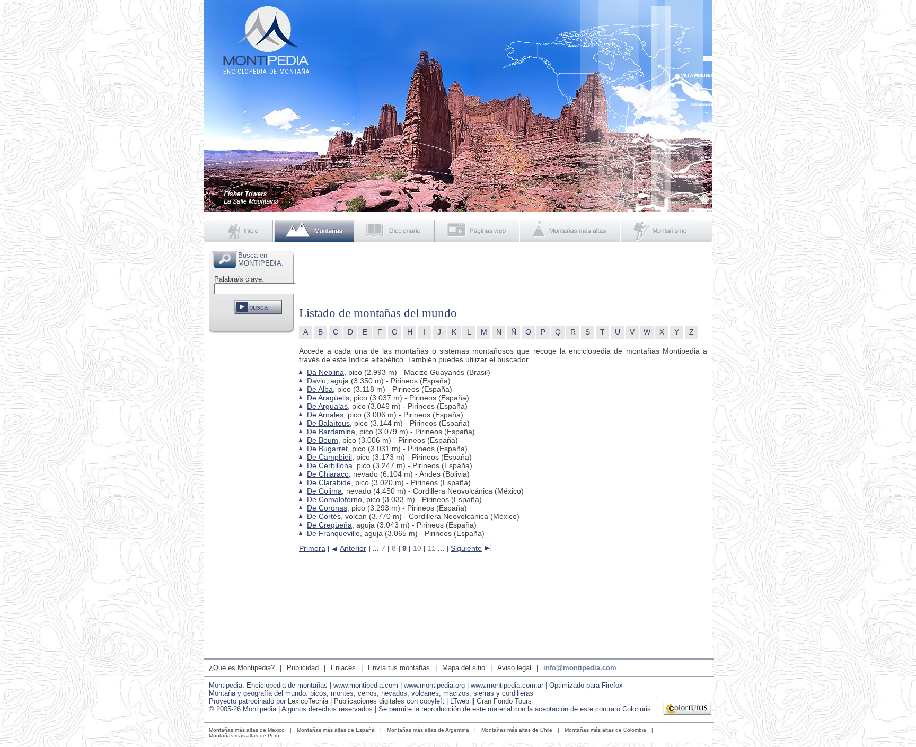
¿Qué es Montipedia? (242, 668)
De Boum (322, 440)
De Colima (324, 491)
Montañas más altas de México (247, 730)
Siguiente (466, 548)
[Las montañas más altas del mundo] (571, 231)
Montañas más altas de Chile (516, 730)
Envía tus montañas (399, 668)
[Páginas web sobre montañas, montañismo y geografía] (478, 231)
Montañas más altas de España (336, 730)
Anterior (353, 548)
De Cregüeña (329, 525)
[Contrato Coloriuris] (687, 709)
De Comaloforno (334, 499)
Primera (312, 548)
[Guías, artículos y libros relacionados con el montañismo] (666, 231)
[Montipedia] (239, 231)
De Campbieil (329, 457)
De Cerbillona (330, 465)
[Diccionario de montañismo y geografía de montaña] (395, 231)
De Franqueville (333, 533)
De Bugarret (327, 448)
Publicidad (303, 668)
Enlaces (343, 668)
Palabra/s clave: (239, 279)
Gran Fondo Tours (504, 701)
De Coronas (327, 508)
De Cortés (324, 516)
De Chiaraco (328, 474)
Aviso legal (514, 668)
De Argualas (327, 406)
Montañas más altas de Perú (244, 736)
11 (432, 548)
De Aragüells (328, 397)
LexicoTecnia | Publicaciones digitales (346, 701)
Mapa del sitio (463, 668)
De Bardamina (331, 431)
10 (417, 548)
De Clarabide (329, 482)
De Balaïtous (328, 423)
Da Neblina (325, 372)
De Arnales (325, 414)
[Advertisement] (251, 495)
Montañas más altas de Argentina (428, 730)
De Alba (320, 389)
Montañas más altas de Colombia (605, 730)
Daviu (316, 380)
